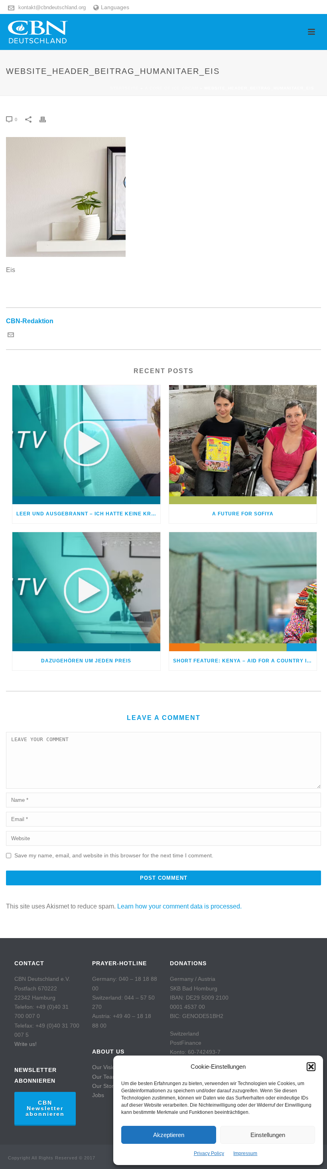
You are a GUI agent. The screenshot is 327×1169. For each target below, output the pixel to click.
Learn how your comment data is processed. (179, 906)
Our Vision (105, 1067)
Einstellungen (267, 1134)
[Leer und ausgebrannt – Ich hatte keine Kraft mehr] (86, 444)
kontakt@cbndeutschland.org (52, 7)
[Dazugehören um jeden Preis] (86, 591)
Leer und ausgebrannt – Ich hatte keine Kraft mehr (88, 514)
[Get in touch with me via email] (11, 335)
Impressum (245, 1153)
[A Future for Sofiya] (243, 444)
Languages (115, 7)
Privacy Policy (209, 1153)
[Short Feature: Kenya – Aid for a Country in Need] (243, 591)
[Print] (46, 119)
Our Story (104, 1086)
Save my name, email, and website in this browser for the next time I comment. (113, 855)
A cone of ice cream (171, 88)
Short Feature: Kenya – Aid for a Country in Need (245, 661)
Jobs (98, 1095)
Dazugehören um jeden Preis (86, 661)
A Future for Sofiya (243, 514)
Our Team (104, 1077)
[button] (311, 1067)
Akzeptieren (168, 1134)
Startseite (124, 88)
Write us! (25, 1044)
